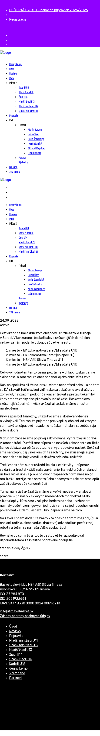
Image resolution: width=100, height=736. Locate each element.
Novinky (15, 631)
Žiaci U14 (16, 655)
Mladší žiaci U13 (20, 650)
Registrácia (18, 20)
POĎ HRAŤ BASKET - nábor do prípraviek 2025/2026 (48, 10)
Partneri (15, 678)
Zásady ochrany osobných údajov (25, 616)
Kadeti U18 (17, 664)
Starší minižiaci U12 (23, 645)
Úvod (13, 626)
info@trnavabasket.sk (16, 611)
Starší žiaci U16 (20, 659)
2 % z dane (17, 673)
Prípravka (16, 636)
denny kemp (18, 669)
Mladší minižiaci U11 (23, 641)
